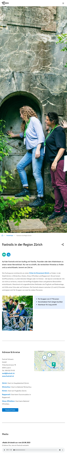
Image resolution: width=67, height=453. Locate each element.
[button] (54, 367)
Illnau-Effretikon (8, 401)
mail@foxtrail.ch (8, 373)
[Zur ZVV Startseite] (5, 3)
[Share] (63, 245)
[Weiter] (29, 313)
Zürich (4, 383)
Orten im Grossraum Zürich (39, 273)
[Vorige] (6, 313)
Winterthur (6, 387)
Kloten (4, 391)
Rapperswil (6, 395)
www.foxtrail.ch (8, 376)
